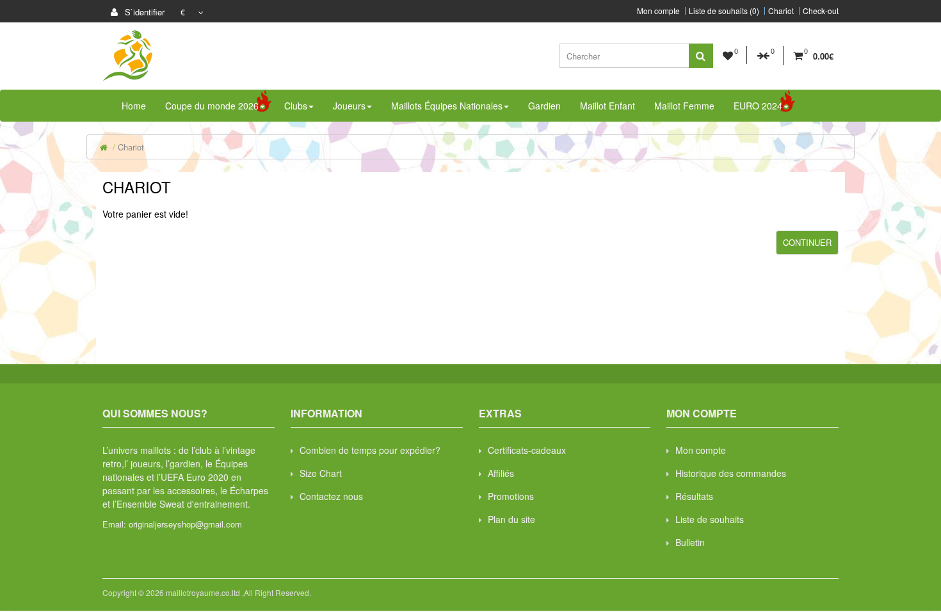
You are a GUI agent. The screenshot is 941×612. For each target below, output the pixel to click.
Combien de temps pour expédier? (370, 450)
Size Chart (321, 473)
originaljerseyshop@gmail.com (185, 524)
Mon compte (658, 11)
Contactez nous (331, 496)
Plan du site (511, 519)
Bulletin (690, 542)
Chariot (781, 11)
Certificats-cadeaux (527, 450)
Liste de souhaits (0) (724, 11)
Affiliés (501, 473)
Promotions (511, 496)
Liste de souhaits (709, 519)
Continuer (807, 242)
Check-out (821, 11)
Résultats (694, 496)
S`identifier (143, 12)
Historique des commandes (730, 473)
